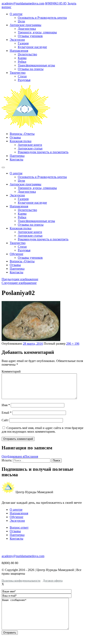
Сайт (5, 420)
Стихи (22, 76)
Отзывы (15, 137)
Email (7, 412)
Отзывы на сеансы (31, 69)
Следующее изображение (19, 283)
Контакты (16, 159)
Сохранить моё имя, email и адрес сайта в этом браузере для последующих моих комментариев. (42, 429)
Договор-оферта (53, 580)
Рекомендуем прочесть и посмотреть (43, 152)
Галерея (23, 43)
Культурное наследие (32, 47)
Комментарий (11, 371)
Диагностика (27, 28)
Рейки (22, 61)
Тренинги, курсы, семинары (37, 32)
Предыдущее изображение (20, 279)
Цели (21, 21)
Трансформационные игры (36, 65)
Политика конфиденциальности (21, 580)
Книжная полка (20, 141)
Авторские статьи (30, 148)
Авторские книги (30, 144)
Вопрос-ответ (19, 527)
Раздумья (24, 80)
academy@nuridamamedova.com (23, 3)
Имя (6, 405)
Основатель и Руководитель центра (42, 17)
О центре (16, 14)
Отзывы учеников (30, 36)
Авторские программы (25, 25)
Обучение (16, 254)
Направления (19, 50)
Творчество (17, 72)
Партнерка (17, 155)
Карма (22, 58)
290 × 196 (72, 343)
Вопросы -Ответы (22, 133)
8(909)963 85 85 (56, 3)
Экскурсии (17, 39)
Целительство (27, 54)
